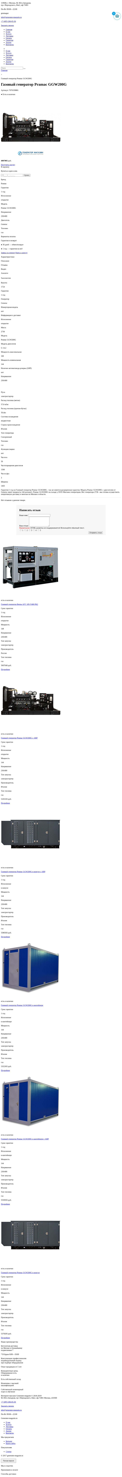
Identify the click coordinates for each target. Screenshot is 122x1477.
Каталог (9, 1441)
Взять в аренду (21, 253)
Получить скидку (8, 165)
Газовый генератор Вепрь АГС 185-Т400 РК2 (19, 604)
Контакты (10, 45)
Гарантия (9, 40)
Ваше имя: (23, 515)
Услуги (8, 34)
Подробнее (5, 669)
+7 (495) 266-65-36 (8, 21)
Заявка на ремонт (8, 253)
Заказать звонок (7, 25)
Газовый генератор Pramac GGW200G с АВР (19, 738)
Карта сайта (10, 1443)
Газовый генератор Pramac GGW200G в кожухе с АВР (23, 872)
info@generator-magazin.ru (11, 17)
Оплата (9, 38)
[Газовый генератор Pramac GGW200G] (31, 157)
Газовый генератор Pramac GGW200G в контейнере (22, 1005)
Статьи (8, 1452)
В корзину (5, 167)
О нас (8, 32)
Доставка (9, 36)
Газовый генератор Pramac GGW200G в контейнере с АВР (25, 1139)
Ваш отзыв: (24, 526)
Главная (9, 30)
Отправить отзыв (95, 533)
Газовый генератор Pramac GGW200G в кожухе (20, 1273)
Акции (8, 42)
